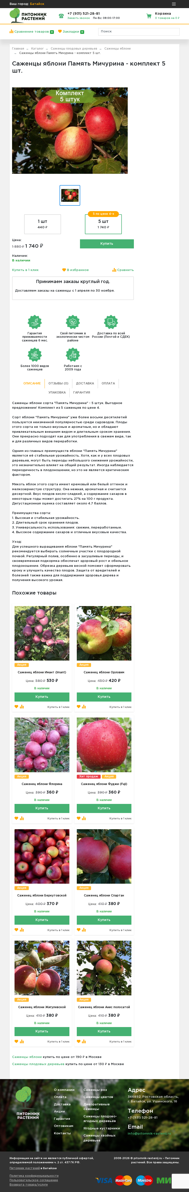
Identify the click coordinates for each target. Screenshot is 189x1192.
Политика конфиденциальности (34, 1176)
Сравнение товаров (33, 31)
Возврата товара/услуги (29, 1184)
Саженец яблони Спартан (104, 895)
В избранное (77, 270)
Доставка (85, 383)
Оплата (108, 383)
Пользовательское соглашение (34, 1180)
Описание (32, 383)
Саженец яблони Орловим (104, 672)
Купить (106, 243)
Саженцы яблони (27, 1057)
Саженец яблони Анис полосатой (104, 1007)
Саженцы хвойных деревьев (99, 1138)
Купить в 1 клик (25, 270)
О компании (64, 1090)
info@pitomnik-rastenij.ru (149, 1133)
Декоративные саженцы (96, 1107)
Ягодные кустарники (101, 1128)
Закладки (72, 31)
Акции (59, 1111)
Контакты (62, 1133)
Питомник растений (25, 1168)
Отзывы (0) (58, 383)
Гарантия (81, 392)
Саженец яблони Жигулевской (42, 1007)
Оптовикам (63, 1126)
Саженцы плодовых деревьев (38, 1064)
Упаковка (57, 392)
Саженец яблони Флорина (42, 784)
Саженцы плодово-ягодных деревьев (100, 1119)
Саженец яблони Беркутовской (41, 895)
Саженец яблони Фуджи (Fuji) (104, 784)
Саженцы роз (95, 1090)
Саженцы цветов (98, 1097)
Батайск (37, 4)
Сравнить (125, 270)
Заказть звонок (78, 18)
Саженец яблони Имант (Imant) (42, 672)
